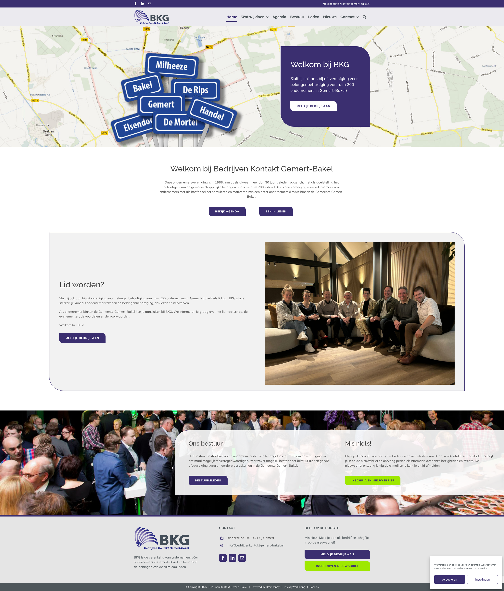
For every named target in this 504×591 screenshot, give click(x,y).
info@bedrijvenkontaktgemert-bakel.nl (346, 4)
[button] (364, 16)
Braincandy (273, 586)
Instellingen (482, 579)
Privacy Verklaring (294, 586)
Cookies (314, 586)
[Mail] (242, 558)
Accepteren (449, 579)
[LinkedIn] (232, 558)
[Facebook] (223, 558)
